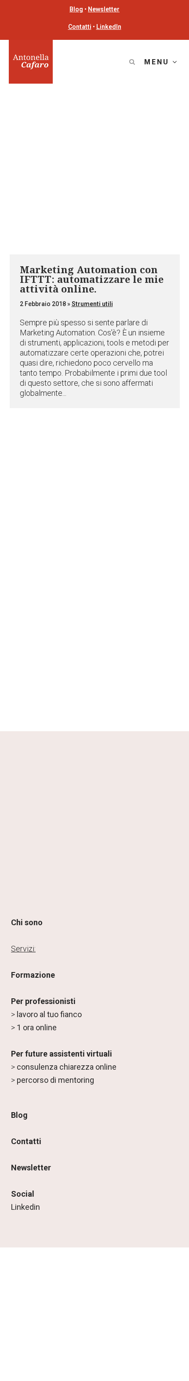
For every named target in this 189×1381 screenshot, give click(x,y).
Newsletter (104, 9)
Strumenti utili (92, 303)
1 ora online (37, 1027)
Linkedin (25, 1207)
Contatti (79, 26)
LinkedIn (108, 26)
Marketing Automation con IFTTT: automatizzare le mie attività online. (92, 279)
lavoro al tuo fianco (49, 1014)
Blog (76, 9)
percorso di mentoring (55, 1080)
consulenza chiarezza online (66, 1066)
